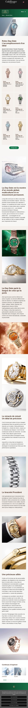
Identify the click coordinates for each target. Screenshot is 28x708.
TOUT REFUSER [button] (14, 699)
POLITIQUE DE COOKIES (14, 705)
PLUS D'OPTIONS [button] (14, 702)
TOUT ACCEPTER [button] (14, 697)
